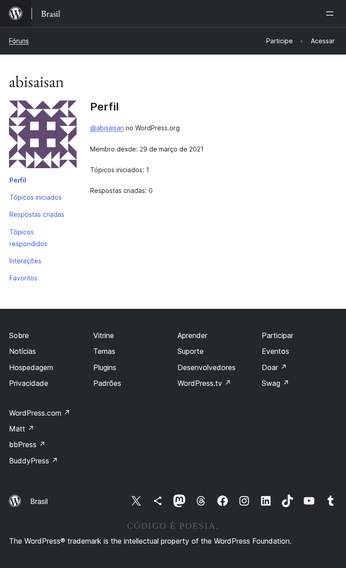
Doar (274, 367)
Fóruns (19, 41)
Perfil (17, 180)
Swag (275, 383)
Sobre (19, 335)
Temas (104, 351)
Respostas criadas (36, 214)
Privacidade (28, 383)
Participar (277, 335)
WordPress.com (39, 412)
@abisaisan (107, 128)
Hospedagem (31, 367)
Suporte (191, 351)
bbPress (27, 444)
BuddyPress (33, 460)
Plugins (104, 367)
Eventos (275, 351)
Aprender (192, 335)
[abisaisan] (43, 136)
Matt (21, 428)
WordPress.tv (204, 383)
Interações (25, 261)
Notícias (22, 351)
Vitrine (103, 335)
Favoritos (23, 278)
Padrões (107, 383)
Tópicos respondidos (28, 237)
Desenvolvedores (207, 367)
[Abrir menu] (331, 13)
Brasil (39, 501)
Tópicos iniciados (35, 197)
